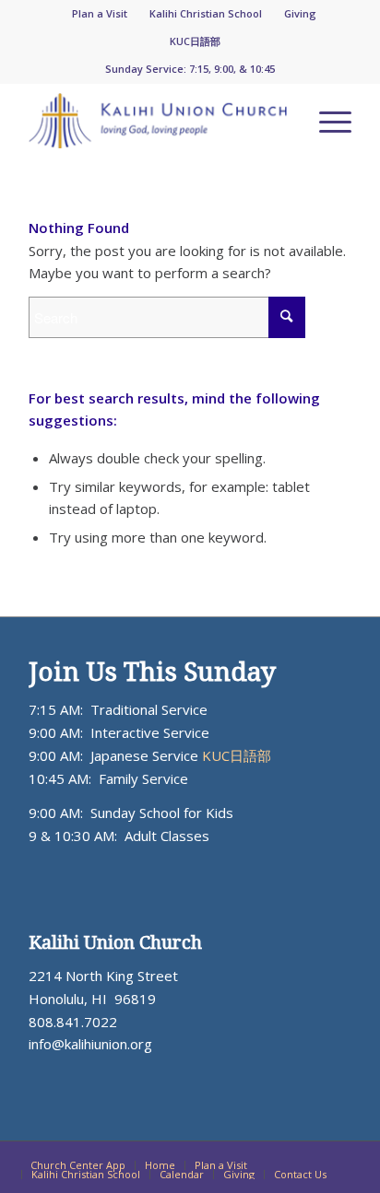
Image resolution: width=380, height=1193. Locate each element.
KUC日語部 (195, 41)
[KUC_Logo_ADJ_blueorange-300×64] (158, 121)
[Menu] (326, 121)
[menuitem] (100, 13)
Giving (300, 13)
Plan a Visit (99, 13)
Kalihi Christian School (205, 13)
